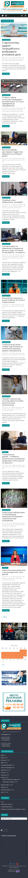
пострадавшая (14, 206)
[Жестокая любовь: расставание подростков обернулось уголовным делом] (14, 132)
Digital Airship (11, 871)
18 (6, 657)
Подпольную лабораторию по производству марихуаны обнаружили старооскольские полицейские (13, 516)
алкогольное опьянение (8, 59)
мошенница (10, 578)
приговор (15, 160)
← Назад (4, 617)
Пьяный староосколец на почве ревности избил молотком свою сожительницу (12, 402)
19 (10, 657)
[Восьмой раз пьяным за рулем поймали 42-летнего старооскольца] (14, 281)
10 (3, 655)
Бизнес (3, 757)
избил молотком (6, 409)
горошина (4, 256)
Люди (2, 762)
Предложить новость (6, 804)
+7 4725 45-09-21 (5, 740)
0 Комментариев (18, 57)
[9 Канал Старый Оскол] (2, 15)
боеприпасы (5, 354)
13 (14, 655)
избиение (4, 160)
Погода (3, 772)
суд (18, 160)
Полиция (21, 59)
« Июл (2, 664)
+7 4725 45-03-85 (5, 738)
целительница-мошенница (8, 580)
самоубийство (19, 109)
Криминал (4, 578)
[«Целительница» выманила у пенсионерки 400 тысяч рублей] (14, 547)
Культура (3, 760)
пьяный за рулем (15, 306)
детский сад (10, 256)
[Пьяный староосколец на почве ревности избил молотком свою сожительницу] (14, 376)
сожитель (4, 207)
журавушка (16, 256)
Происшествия (6, 39)
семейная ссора (22, 206)
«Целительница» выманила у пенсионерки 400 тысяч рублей (13, 572)
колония (10, 354)
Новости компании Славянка (10, 779)
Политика (3, 775)
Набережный (12, 109)
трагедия (13, 111)
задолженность (8, 466)
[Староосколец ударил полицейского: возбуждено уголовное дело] (14, 24)
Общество (5, 452)
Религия (3, 787)
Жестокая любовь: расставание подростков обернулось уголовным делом (12, 153)
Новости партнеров (6, 767)
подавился (21, 256)
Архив (2, 755)
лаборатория (10, 524)
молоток (12, 409)
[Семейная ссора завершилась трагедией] (14, 183)
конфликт (4, 206)
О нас (2, 801)
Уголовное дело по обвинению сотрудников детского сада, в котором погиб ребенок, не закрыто (13, 249)
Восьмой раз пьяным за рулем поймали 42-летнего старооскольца (13, 300)
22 (21, 657)
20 (14, 657)
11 (6, 655)
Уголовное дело (8, 60)
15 (21, 655)
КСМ (18, 466)
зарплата (15, 466)
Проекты (3, 777)
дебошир (16, 59)
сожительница (18, 409)
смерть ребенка (5, 258)
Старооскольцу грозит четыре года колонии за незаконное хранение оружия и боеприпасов (12, 347)
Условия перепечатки (6, 806)
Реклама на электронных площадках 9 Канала (13, 809)
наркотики (21, 524)
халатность (4, 259)
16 (25, 655)
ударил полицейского (18, 60)
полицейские (5, 526)
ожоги (8, 206)
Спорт (2, 792)
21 (17, 657)
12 (10, 655)
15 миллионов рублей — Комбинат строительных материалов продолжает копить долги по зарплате (13, 458)
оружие (15, 354)
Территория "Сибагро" (8, 782)
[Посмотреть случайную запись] (25, 15)
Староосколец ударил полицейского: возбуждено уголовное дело (11, 48)
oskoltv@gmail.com (6, 734)
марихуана (16, 524)
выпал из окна (5, 109)
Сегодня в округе (5, 789)
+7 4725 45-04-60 (5, 746)
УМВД (11, 410)
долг (3, 466)
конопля (4, 524)
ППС (3, 60)
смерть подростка (6, 111)
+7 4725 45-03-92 (5, 744)
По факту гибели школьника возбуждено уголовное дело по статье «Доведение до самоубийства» (13, 101)
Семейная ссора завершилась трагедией (12, 201)
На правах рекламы (6, 765)
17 (3, 657)
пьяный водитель (6, 306)
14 (17, 655)
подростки (9, 160)
